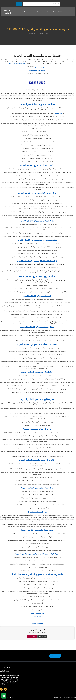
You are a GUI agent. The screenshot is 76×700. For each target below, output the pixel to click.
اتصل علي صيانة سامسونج (37, 67)
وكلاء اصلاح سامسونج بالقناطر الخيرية (37, 372)
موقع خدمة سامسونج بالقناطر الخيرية (37, 530)
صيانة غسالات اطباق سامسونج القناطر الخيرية (37, 260)
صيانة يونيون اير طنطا (37, 623)
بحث (19, 3)
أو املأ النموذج (42, 636)
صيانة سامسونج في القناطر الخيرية (37, 104)
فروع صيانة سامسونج (37, 511)
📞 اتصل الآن (32, 636)
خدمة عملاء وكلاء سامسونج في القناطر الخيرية (37, 344)
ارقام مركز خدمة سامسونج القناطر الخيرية (37, 460)
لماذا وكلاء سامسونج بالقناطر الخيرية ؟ (37, 326)
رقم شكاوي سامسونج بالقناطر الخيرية (37, 399)
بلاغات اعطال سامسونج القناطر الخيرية (37, 165)
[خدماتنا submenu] (48, 11)
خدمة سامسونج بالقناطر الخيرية (37, 295)
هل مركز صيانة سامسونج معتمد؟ (37, 429)
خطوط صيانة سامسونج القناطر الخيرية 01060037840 (38, 29)
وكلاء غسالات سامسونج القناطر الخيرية (37, 220)
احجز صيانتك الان (55, 656)
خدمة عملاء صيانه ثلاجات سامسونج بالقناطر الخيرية (37, 553)
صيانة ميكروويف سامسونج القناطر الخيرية (37, 276)
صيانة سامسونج (58, 113)
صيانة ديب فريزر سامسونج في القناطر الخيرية (37, 240)
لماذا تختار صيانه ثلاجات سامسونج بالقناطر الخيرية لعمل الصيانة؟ (37, 574)
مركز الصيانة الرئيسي (37, 616)
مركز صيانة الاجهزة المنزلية (37, 613)
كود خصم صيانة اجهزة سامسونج (37, 70)
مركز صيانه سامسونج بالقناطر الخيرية (37, 487)
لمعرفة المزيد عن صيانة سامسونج (17, 63)
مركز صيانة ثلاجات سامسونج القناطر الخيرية (37, 193)
